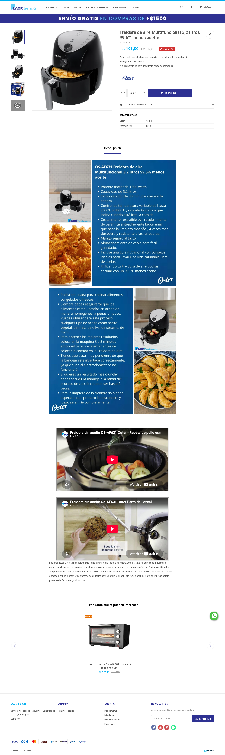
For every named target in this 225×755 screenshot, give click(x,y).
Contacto (15, 719)
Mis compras (110, 711)
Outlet (135, 7)
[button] (210, 646)
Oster (77, 7)
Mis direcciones (112, 719)
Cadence (51, 7)
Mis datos (109, 715)
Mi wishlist (109, 724)
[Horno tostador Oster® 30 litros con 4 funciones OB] (109, 636)
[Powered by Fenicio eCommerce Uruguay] (209, 750)
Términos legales (65, 711)
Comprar (171, 93)
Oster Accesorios (97, 7)
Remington (119, 7)
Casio (65, 7)
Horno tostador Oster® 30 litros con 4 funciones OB (109, 666)
